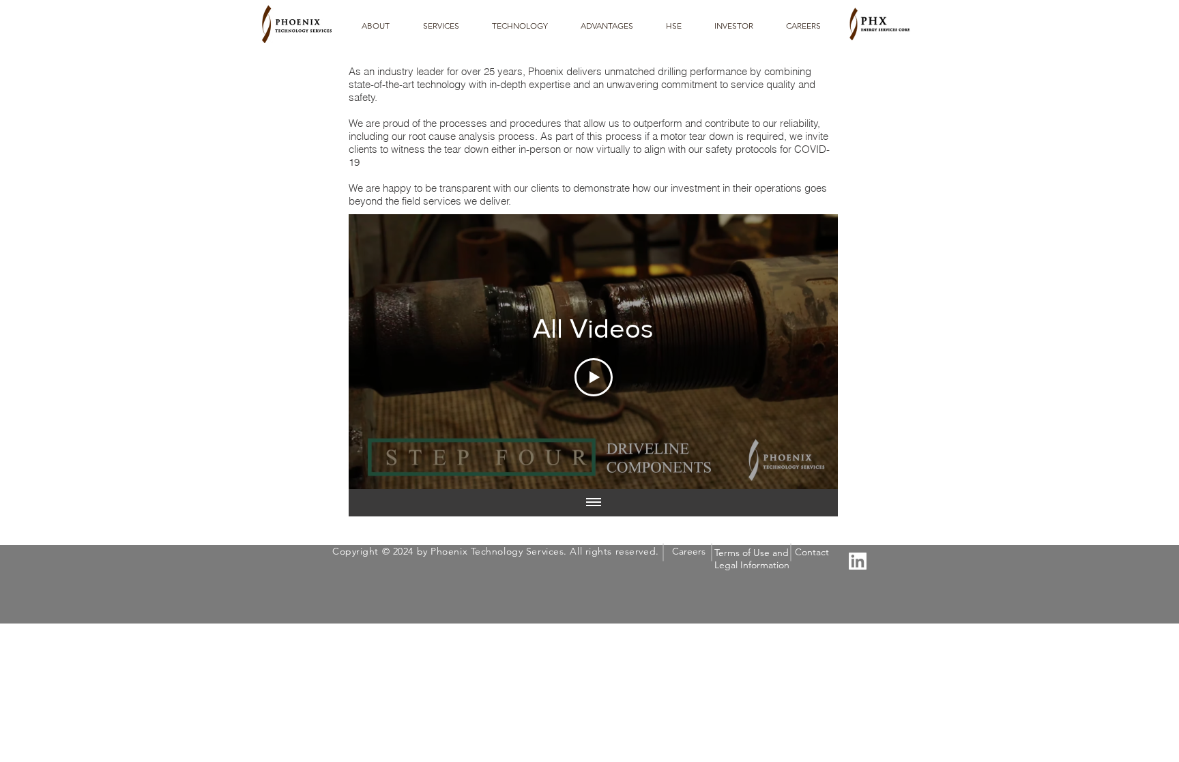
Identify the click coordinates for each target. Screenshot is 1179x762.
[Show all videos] (593, 502)
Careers (688, 551)
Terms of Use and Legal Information (751, 558)
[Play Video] (593, 377)
